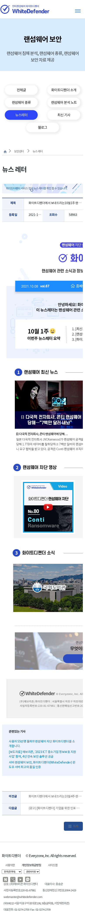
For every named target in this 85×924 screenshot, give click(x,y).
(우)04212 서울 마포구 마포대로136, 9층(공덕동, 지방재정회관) (36, 903)
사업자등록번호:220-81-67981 (19, 890)
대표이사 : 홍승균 (54, 884)
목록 (75, 826)
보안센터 (19, 151)
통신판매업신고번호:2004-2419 (59, 890)
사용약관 (10, 865)
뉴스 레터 (38, 151)
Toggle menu (78, 10)
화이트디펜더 (11, 855)
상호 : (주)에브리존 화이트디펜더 (20, 884)
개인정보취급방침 (31, 865)
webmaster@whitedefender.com (22, 897)
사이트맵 (53, 865)
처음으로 (5, 151)
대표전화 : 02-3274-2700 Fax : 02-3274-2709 (26, 910)
